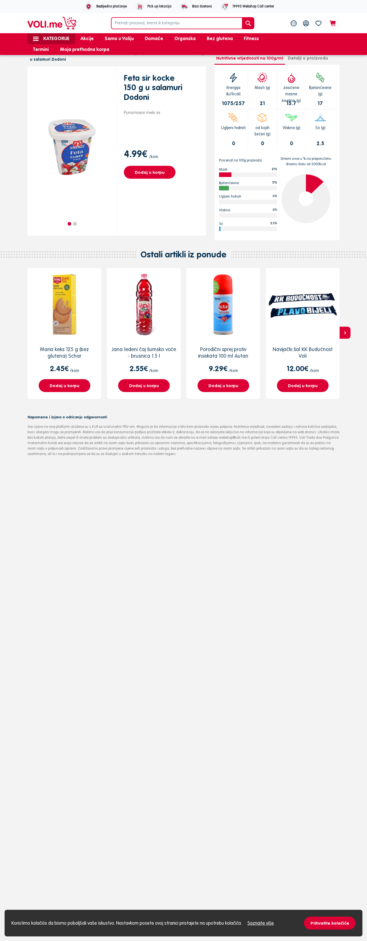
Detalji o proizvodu (308, 58)
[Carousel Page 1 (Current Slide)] (69, 224)
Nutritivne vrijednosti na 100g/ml (249, 58)
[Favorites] (318, 23)
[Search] (248, 23)
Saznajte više (260, 923)
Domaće (154, 38)
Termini (41, 49)
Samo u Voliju (119, 38)
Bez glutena (220, 38)
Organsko (185, 38)
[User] (306, 23)
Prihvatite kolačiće (330, 923)
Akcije (87, 38)
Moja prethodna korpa (84, 49)
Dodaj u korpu (150, 172)
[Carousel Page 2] (75, 224)
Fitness (251, 38)
